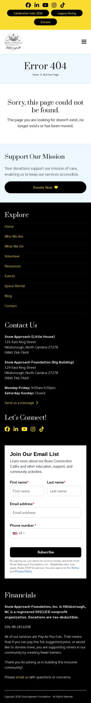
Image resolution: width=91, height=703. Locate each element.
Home (9, 226)
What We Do (14, 246)
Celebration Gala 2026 (28, 13)
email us (22, 677)
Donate (45, 22)
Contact (11, 305)
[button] (84, 42)
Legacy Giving (67, 13)
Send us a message (20, 402)
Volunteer (12, 256)
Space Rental (15, 285)
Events (10, 275)
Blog (8, 295)
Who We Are (14, 236)
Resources (13, 266)
